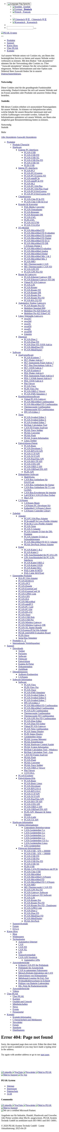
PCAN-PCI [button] (29, 170)
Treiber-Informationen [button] (28, 825)
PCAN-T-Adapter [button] (32, 529)
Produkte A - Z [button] (19, 640)
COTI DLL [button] (29, 773)
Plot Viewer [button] (29, 383)
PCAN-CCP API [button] (32, 453)
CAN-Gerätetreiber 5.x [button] (34, 830)
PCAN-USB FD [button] (31, 155)
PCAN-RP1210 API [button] (33, 451)
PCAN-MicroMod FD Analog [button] (38, 235)
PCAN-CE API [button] (31, 820)
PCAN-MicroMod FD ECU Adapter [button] (40, 542)
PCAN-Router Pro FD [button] (34, 298)
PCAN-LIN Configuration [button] (36, 710)
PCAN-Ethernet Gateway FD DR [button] (39, 279)
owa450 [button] (27, 326)
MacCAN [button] (28, 498)
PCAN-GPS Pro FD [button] (33, 272)
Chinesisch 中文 (38, 19)
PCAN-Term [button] (30, 526)
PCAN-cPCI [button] (24, 583)
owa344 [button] (27, 321)
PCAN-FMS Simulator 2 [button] (35, 394)
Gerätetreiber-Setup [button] (33, 736)
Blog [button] (15, 934)
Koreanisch (31, 22)
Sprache (26, 4)
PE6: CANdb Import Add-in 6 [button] (38, 378)
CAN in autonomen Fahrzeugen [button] (32, 970)
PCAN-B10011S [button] (26, 581)
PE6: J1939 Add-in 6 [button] (33, 381)
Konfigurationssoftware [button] (29, 396)
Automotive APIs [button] (32, 960)
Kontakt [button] (10, 50)
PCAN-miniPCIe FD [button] (33, 181)
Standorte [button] (17, 1027)
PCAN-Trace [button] (24, 614)
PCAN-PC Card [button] (25, 607)
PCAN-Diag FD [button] (31, 342)
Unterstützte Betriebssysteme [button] (37, 827)
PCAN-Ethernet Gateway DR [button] (37, 277)
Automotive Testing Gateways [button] (32, 303)
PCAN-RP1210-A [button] (32, 788)
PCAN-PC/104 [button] (25, 609)
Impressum (12, 1088)
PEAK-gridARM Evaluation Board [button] (34, 633)
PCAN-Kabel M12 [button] (32, 568)
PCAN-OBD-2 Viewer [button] (34, 391)
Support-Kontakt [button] (20, 923)
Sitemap (10, 1086)
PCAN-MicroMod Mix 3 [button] (35, 259)
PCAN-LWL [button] (30, 217)
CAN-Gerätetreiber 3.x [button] (34, 835)
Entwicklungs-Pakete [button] (28, 443)
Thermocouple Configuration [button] (37, 407)
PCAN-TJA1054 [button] (32, 225)
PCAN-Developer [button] (32, 786)
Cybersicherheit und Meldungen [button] (27, 1019)
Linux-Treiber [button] (30, 440)
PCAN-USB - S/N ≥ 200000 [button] (37, 851)
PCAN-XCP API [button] (32, 456)
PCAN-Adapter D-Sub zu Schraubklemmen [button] (36, 538)
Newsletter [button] (17, 1022)
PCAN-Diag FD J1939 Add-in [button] (38, 344)
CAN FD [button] (22, 947)
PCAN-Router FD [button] (32, 290)
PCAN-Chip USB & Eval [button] (36, 202)
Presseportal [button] (18, 1012)
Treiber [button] (21, 651)
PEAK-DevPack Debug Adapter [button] (39, 544)
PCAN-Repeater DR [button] (33, 215)
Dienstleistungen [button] (20, 672)
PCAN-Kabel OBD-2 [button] (34, 562)
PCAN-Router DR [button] (32, 292)
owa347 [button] (27, 318)
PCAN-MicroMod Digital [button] (36, 253)
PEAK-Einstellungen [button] (33, 742)
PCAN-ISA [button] (23, 599)
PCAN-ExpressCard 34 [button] (29, 591)
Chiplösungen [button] (24, 196)
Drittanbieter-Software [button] (28, 474)
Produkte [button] (11, 40)
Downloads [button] (18, 648)
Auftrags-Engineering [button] (28, 674)
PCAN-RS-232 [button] (25, 612)
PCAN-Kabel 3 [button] (31, 552)
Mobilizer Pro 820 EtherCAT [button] (37, 311)
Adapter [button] (22, 516)
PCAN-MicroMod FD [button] (34, 230)
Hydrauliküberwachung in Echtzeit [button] (34, 981)
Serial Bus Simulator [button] (27, 638)
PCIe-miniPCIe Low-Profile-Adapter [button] (41, 521)
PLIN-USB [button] (29, 165)
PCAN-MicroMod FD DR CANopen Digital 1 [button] (36, 244)
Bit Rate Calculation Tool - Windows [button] (41, 749)
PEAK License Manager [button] (35, 739)
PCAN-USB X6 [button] (31, 163)
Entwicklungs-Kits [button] (26, 778)
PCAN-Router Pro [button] (32, 295)
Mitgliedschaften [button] (20, 1004)
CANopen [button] (23, 500)
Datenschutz (12, 1091)
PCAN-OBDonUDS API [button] (35, 469)
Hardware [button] (17, 147)
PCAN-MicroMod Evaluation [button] (37, 248)
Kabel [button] (21, 547)
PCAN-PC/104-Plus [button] (33, 186)
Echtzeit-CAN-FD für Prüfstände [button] (33, 965)
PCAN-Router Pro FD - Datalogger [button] (40, 905)
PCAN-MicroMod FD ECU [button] (37, 240)
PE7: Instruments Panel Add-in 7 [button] (39, 363)
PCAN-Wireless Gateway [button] (30, 622)
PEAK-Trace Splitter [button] (33, 430)
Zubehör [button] (28, 334)
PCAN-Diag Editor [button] (33, 721)
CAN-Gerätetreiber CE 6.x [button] (36, 840)
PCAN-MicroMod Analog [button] (36, 251)
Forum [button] (16, 926)
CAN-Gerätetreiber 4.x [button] (34, 833)
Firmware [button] (22, 659)
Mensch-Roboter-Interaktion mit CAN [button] (35, 973)
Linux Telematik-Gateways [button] (30, 316)
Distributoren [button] (18, 1030)
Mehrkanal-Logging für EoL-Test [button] (33, 978)
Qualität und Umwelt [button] (22, 1001)
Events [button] (16, 1009)
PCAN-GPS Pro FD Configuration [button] (40, 718)
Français (26, 12)
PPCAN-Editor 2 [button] (32, 412)
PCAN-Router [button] (30, 287)
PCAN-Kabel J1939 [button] (33, 565)
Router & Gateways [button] (27, 274)
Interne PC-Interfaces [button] (28, 168)
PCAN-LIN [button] (29, 285)
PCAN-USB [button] (30, 152)
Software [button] (17, 352)
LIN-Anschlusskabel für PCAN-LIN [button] (40, 555)
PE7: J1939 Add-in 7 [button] (33, 368)
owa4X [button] (27, 329)
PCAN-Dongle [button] (25, 586)
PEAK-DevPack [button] (31, 921)
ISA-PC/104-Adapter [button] (28, 578)
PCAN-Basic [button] (30, 446)
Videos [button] (16, 991)
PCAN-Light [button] (30, 817)
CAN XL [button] (22, 949)
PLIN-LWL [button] (29, 220)
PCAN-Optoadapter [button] (33, 209)
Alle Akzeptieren (8, 137)
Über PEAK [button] (12, 48)
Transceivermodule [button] (27, 955)
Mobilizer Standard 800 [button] (34, 308)
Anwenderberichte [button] (21, 962)
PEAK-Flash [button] (30, 435)
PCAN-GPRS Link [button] (27, 594)
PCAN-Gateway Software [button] (36, 892)
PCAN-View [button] (30, 386)
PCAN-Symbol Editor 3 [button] (35, 417)
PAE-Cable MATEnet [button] (34, 573)
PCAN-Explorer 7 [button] (32, 357)
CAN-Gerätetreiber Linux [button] (36, 843)
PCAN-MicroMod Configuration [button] (39, 401)
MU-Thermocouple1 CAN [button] (36, 264)
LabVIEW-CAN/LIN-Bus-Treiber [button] (39, 495)
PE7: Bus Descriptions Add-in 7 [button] (38, 365)
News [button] (15, 1006)
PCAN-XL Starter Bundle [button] (30, 627)
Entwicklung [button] (24, 661)
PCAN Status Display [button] (34, 731)
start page (45, 1054)
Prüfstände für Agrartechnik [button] (30, 968)
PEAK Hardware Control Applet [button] (39, 744)
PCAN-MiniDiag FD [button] (33, 347)
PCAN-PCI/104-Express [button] (35, 191)
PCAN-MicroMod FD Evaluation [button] (39, 233)
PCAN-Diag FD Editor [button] (34, 723)
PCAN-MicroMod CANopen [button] (37, 877)
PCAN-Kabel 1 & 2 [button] (33, 549)
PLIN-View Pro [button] (31, 388)
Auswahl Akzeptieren (27, 137)
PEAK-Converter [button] (32, 433)
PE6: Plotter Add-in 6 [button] (34, 373)
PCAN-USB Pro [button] (26, 620)
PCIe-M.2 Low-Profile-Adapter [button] (38, 524)
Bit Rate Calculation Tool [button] (35, 425)
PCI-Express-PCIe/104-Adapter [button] (32, 630)
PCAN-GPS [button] (24, 596)
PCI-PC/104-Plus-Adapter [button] (36, 518)
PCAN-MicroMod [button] (26, 601)
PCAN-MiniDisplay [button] (33, 350)
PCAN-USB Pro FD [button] (33, 160)
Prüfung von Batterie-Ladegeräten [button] (33, 983)
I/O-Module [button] (23, 227)
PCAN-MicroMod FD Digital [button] (37, 238)
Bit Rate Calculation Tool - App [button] (38, 752)
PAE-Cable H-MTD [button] (33, 570)
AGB (9, 1094)
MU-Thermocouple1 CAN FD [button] (38, 266)
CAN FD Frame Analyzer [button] (36, 427)
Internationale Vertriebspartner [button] (26, 643)
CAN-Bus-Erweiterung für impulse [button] (40, 492)
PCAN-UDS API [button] (32, 464)
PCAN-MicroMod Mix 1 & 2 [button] (37, 256)
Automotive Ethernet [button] (27, 942)
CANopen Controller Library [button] (37, 511)
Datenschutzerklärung (11, 74)
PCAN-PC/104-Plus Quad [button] (36, 189)
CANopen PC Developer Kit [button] (37, 505)
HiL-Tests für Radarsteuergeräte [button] (32, 986)
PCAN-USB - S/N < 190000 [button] (37, 853)
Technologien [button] (19, 939)
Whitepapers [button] (18, 936)
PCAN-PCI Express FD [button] (35, 176)
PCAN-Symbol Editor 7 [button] (35, 422)
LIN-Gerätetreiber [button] (32, 845)
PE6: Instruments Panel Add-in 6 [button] (39, 375)
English (26, 6)
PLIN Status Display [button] (33, 734)
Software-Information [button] (22, 679)
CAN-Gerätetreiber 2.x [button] (34, 838)
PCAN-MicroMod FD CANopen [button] (39, 882)
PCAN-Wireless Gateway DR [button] (32, 625)
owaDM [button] (28, 331)
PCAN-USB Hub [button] (26, 617)
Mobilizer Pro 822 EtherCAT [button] (37, 313)
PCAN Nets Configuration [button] (36, 729)
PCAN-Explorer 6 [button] (32, 370)
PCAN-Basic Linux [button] (33, 783)
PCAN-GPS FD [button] (31, 269)
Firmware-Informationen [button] (29, 848)
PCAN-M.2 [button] (29, 183)
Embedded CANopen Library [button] (37, 508)
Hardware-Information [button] (23, 822)
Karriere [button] (16, 999)
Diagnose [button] (22, 337)
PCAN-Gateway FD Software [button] (38, 895)
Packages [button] (22, 653)
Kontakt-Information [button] (22, 1017)
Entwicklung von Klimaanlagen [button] (32, 975)
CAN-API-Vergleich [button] (27, 957)
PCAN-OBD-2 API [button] (33, 466)
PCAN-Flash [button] (30, 760)
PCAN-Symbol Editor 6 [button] (35, 420)
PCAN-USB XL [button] (31, 157)
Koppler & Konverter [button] (28, 204)
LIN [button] (20, 952)
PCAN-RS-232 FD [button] (33, 300)
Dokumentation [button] (25, 666)
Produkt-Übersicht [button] (21, 144)
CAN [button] (20, 944)
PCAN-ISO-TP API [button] (33, 461)
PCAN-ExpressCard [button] (27, 588)
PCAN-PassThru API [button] (34, 459)
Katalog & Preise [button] (26, 664)
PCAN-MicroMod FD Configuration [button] (41, 404)
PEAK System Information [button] (36, 438)
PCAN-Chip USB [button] (32, 871)
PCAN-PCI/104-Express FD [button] (37, 194)
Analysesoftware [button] (26, 355)
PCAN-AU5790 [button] (31, 222)
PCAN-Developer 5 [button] (33, 448)
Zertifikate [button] (23, 669)
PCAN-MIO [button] (30, 261)
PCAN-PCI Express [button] (33, 173)
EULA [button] (16, 929)
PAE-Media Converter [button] (34, 207)
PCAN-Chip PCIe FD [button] (34, 199)
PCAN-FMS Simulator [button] (34, 692)
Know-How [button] (12, 45)
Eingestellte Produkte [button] (22, 575)
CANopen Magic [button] (32, 503)
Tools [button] (20, 414)
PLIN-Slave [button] (23, 635)
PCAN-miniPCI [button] (25, 604)
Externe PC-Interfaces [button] (28, 150)
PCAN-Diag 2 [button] (30, 339)
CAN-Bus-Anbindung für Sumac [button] (39, 485)
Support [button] (10, 43)
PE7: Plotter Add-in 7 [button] (34, 360)
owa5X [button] (27, 324)
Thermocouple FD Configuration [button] (39, 409)
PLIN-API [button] (29, 472)
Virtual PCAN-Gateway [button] (35, 282)
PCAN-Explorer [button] (25, 775)
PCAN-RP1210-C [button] (32, 791)
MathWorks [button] (29, 477)
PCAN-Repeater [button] (31, 212)
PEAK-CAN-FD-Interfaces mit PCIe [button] (41, 869)
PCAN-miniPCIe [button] (32, 178)
